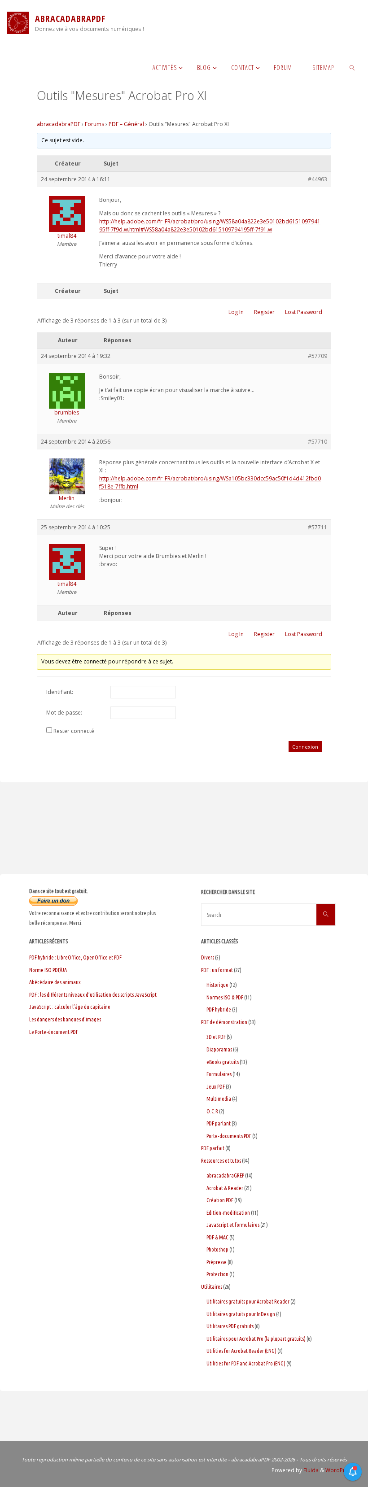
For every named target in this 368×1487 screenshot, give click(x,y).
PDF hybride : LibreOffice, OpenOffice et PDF (75, 957)
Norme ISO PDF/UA (48, 970)
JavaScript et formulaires (232, 1225)
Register (264, 312)
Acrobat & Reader (224, 1188)
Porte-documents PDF (228, 1136)
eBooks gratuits (222, 1062)
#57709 (317, 356)
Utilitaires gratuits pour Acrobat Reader (247, 1301)
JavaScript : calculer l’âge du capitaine (69, 1007)
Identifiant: (59, 692)
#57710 (317, 441)
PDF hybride (218, 1009)
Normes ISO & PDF (224, 997)
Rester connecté (73, 731)
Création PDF (219, 1200)
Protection (217, 1274)
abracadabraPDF (58, 124)
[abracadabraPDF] (18, 22)
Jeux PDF (215, 1087)
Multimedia (218, 1099)
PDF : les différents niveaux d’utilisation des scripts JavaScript (93, 995)
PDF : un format (217, 970)
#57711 (317, 527)
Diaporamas (219, 1049)
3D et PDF (216, 1037)
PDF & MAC (217, 1237)
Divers (207, 957)
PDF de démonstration (224, 1022)
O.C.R (212, 1111)
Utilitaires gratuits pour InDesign (240, 1314)
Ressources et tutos (221, 1161)
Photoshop (217, 1249)
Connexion (305, 746)
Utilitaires (211, 1287)
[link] (352, 67)
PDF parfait (212, 1148)
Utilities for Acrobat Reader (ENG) (241, 1351)
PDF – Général (126, 124)
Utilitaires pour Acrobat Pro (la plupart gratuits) (256, 1339)
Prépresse (216, 1262)
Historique (217, 985)
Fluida (310, 1470)
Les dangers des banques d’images (65, 1019)
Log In (236, 312)
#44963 (317, 179)
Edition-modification (228, 1213)
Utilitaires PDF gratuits (230, 1326)
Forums (94, 124)
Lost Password (303, 312)
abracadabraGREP (225, 1175)
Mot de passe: (64, 712)
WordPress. (340, 1470)
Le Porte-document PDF (53, 1032)
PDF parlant (218, 1123)
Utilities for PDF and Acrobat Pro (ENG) (245, 1363)
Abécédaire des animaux (55, 982)
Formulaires (219, 1074)
